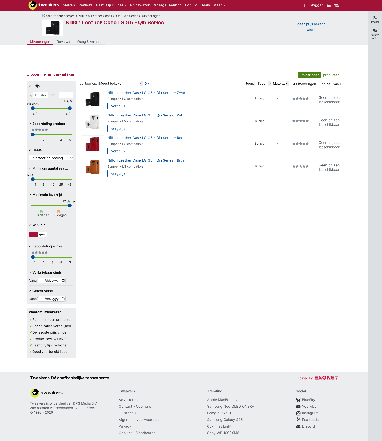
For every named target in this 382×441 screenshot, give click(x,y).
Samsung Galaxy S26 (225, 419)
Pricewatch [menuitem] (140, 5)
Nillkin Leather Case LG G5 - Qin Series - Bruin (146, 160)
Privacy (125, 426)
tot (53, 95)
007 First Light (219, 426)
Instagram (310, 413)
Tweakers (37, 403)
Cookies (125, 433)
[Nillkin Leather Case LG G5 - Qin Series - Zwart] (92, 99)
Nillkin (82, 16)
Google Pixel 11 (220, 413)
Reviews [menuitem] (85, 5)
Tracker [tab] (375, 21)
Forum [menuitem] (191, 5)
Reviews (63, 42)
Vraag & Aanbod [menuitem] (168, 5)
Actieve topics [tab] (375, 36)
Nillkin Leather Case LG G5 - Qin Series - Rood (146, 138)
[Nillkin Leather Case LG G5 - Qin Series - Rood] (92, 144)
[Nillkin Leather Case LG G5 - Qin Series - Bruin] (92, 167)
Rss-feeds (310, 419)
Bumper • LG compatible (125, 99)
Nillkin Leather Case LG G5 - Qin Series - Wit (144, 115)
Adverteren (128, 399)
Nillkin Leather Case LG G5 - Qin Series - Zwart (147, 92)
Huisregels (127, 413)
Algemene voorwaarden (139, 419)
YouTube (309, 406)
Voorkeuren (145, 433)
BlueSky (308, 399)
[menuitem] (303, 5)
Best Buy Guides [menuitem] (109, 5)
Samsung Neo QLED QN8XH (230, 406)
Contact (125, 406)
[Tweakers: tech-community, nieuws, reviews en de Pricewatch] (44, 5)
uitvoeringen (309, 75)
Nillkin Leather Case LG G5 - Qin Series (115, 22)
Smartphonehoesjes (60, 16)
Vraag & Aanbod (89, 42)
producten (331, 75)
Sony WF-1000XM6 (223, 433)
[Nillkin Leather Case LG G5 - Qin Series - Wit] (92, 122)
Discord (308, 426)
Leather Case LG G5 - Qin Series (114, 16)
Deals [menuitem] (205, 5)
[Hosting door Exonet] (318, 378)
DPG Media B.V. (85, 403)
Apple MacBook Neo (224, 399)
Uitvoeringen (151, 16)
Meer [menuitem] (217, 5)
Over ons (143, 406)
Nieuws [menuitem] (69, 5)
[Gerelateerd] (43, 15)
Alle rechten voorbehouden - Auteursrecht (63, 408)
